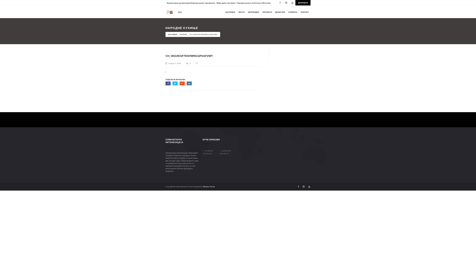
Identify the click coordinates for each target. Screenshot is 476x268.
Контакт (305, 12)
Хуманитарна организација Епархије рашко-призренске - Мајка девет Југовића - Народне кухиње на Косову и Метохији (219, 3)
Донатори (280, 12)
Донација (303, 3)
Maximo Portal (209, 186)
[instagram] (286, 2)
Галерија (292, 12)
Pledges (183, 34)
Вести (242, 12)
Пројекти (267, 12)
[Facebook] (280, 2)
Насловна (230, 12)
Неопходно (253, 12)
